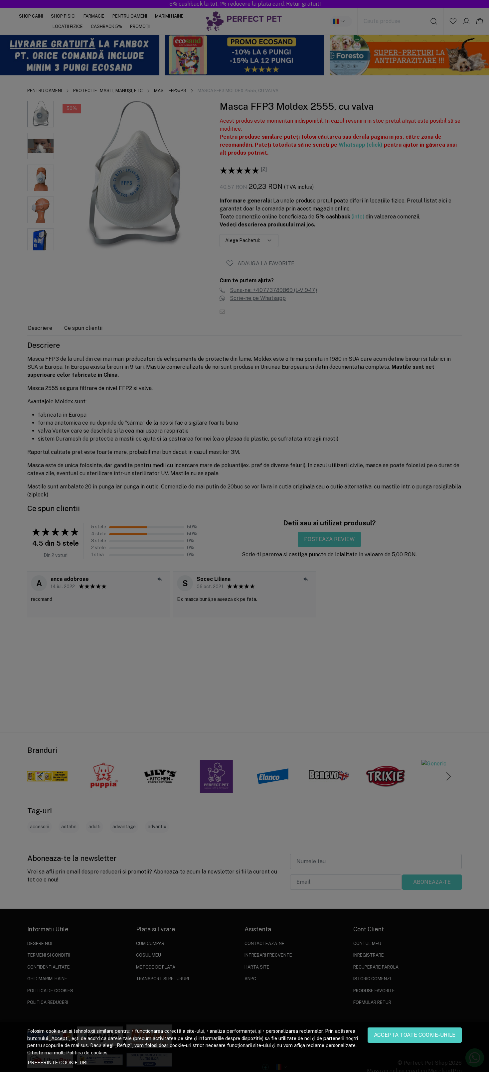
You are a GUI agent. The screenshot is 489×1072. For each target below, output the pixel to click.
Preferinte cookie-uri (57, 1062)
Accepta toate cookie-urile (414, 1035)
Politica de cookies (86, 1052)
